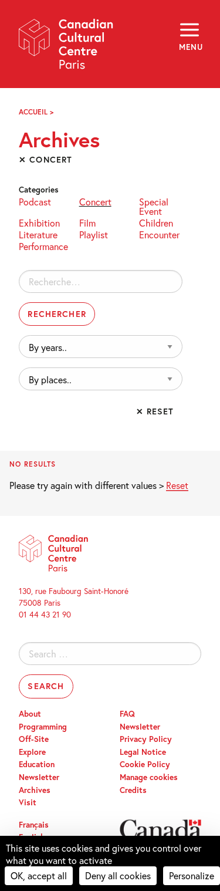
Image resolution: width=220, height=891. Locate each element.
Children (156, 222)
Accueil (33, 111)
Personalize (191, 875)
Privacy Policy (146, 739)
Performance (43, 245)
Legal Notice (143, 752)
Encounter (159, 233)
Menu (190, 47)
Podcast (35, 201)
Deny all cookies (118, 875)
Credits (133, 790)
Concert (95, 201)
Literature (38, 233)
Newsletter (39, 777)
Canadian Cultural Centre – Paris (66, 48)
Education (37, 764)
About (30, 713)
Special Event (153, 205)
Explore (32, 752)
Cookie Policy (145, 764)
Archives (34, 790)
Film (87, 222)
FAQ (127, 713)
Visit (27, 802)
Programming (43, 726)
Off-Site (34, 739)
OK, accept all (39, 875)
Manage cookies (149, 777)
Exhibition (39, 222)
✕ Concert (45, 159)
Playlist (93, 233)
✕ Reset (155, 411)
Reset (177, 485)
